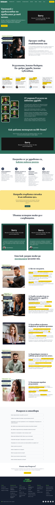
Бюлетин (31, 1)
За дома (47, 492)
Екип (20, 490)
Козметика (48, 493)
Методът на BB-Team (22, 488)
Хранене (29, 489)
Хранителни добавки (31, 493)
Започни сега (52, 1)
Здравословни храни (49, 488)
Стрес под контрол (13, 494)
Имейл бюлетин (39, 488)
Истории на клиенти (25, 1)
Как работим (19, 1)
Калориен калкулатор (32, 494)
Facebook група (39, 492)
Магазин (40, 1)
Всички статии (30, 496)
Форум (38, 490)
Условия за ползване (22, 493)
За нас (44, 1)
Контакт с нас (21, 492)
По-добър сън (12, 493)
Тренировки (30, 491)
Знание (36, 1)
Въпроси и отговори (4, 490)
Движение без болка (13, 491)
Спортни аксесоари (49, 495)
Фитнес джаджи (49, 490)
